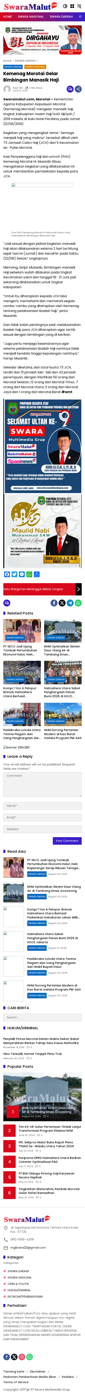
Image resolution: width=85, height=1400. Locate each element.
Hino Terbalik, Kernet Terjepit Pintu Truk (32, 1054)
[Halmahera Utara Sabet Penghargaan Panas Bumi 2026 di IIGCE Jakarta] (63, 672)
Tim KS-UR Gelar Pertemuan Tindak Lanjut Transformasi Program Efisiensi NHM (50, 1129)
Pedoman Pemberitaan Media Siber (29, 1377)
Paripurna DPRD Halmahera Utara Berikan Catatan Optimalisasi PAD (50, 1160)
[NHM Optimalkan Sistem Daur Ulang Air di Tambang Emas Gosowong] (63, 630)
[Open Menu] (72, 6)
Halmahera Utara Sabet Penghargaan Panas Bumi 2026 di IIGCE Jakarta (62, 692)
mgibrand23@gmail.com (28, 1248)
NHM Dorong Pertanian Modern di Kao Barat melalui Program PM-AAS (62, 734)
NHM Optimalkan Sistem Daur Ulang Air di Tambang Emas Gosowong (62, 651)
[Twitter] (62, 603)
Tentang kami (13, 1371)
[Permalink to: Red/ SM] (8, 89)
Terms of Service (15, 1382)
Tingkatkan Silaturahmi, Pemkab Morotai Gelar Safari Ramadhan (49, 1191)
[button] (65, 6)
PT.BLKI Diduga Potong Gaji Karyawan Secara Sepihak (46, 1176)
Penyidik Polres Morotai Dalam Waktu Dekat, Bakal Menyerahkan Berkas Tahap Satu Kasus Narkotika (41, 1041)
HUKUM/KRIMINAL (19, 1290)
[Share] (78, 89)
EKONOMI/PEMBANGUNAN (25, 1297)
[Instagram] (22, 1357)
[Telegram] (70, 603)
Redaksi (68, 1377)
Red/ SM (17, 88)
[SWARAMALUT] (31, 6)
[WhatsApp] (78, 603)
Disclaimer (38, 1371)
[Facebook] (54, 603)
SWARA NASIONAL (35, 66)
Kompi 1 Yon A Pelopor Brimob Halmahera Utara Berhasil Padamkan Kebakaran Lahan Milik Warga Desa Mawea (21, 692)
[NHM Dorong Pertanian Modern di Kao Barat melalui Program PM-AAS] (63, 714)
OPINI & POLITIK (18, 1284)
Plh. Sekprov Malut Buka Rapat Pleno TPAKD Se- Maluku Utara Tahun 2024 (46, 1144)
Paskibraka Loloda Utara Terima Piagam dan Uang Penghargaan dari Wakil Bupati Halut (22, 734)
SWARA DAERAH (13, 66)
